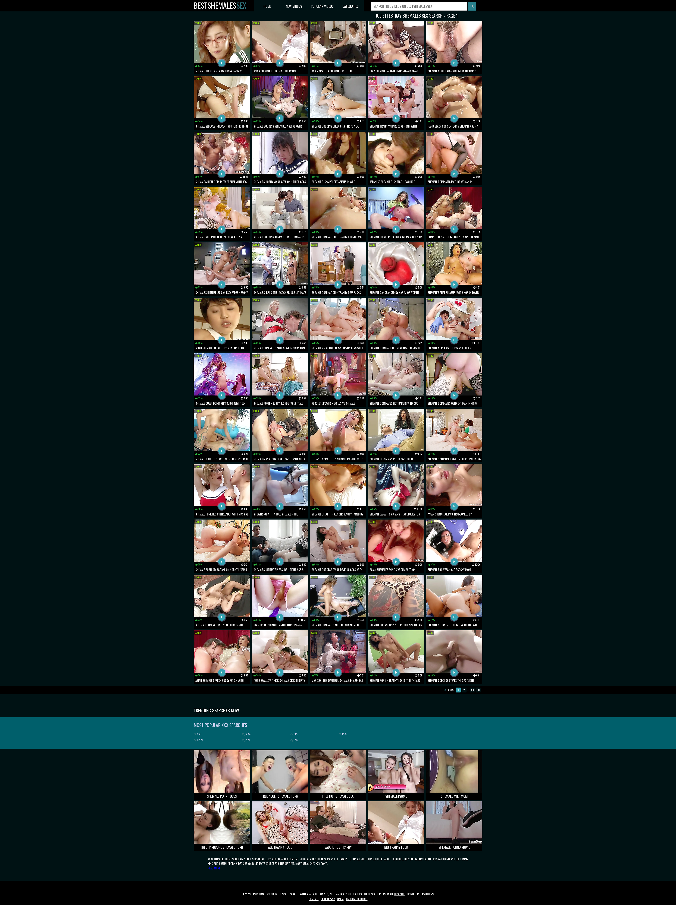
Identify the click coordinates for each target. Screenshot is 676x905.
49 (472, 690)
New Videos (294, 6)
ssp (198, 734)
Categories (350, 6)
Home (267, 6)
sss (295, 740)
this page (399, 894)
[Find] (472, 6)
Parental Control (357, 899)
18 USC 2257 (328, 899)
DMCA (340, 899)
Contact (314, 899)
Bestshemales (220, 5)
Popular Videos (322, 6)
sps (295, 734)
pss (344, 734)
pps (247, 740)
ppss (199, 740)
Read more (214, 868)
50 (478, 690)
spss (248, 734)
